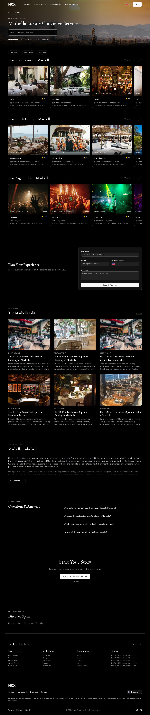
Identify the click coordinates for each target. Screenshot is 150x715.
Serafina (80, 658)
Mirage (45, 663)
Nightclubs (42, 52)
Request (84, 270)
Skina (79, 655)
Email (83, 260)
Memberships (55, 4)
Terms (11, 710)
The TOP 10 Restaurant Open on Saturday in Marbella (123, 655)
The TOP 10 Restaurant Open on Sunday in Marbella (123, 663)
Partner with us (71, 4)
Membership (22, 692)
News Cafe (46, 666)
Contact (43, 692)
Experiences (39, 4)
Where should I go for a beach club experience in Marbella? (90, 508)
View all (127, 60)
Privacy (19, 710)
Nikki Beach (12, 666)
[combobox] (128, 4)
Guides (114, 651)
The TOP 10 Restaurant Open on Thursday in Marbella (123, 658)
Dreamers (46, 661)
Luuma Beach (13, 655)
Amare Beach (13, 663)
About (11, 692)
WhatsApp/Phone (118, 260)
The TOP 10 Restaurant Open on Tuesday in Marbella (123, 666)
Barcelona (28, 623)
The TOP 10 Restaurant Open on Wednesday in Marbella (123, 661)
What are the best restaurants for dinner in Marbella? (87, 516)
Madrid (11, 623)
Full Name (85, 251)
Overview (135, 644)
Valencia (39, 623)
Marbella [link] (17, 13)
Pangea (45, 658)
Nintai (79, 663)
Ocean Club (12, 658)
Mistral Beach (13, 661)
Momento (46, 655)
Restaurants (14, 52)
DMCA (28, 710)
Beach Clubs (28, 52)
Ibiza (19, 623)
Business (34, 692)
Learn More (75, 582)
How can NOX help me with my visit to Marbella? (85, 532)
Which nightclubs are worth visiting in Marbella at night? (89, 524)
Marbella (26, 4)
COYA (79, 661)
